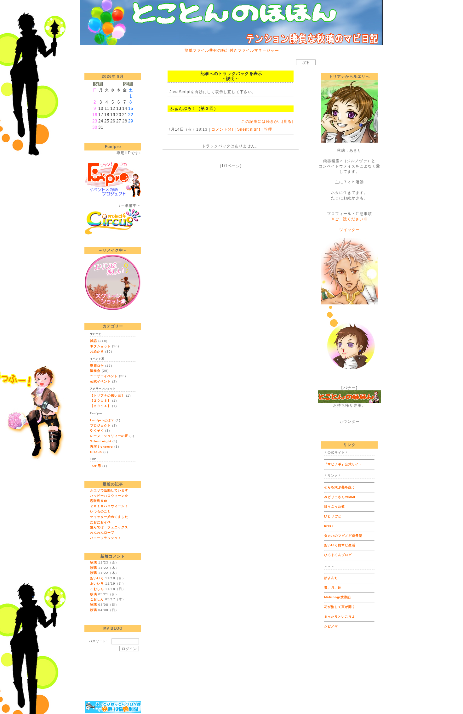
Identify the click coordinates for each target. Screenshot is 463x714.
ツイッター (349, 230)
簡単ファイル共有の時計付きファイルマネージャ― (232, 50)
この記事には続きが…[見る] (267, 121)
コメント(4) (221, 129)
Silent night (248, 129)
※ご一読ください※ (349, 219)
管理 (268, 129)
